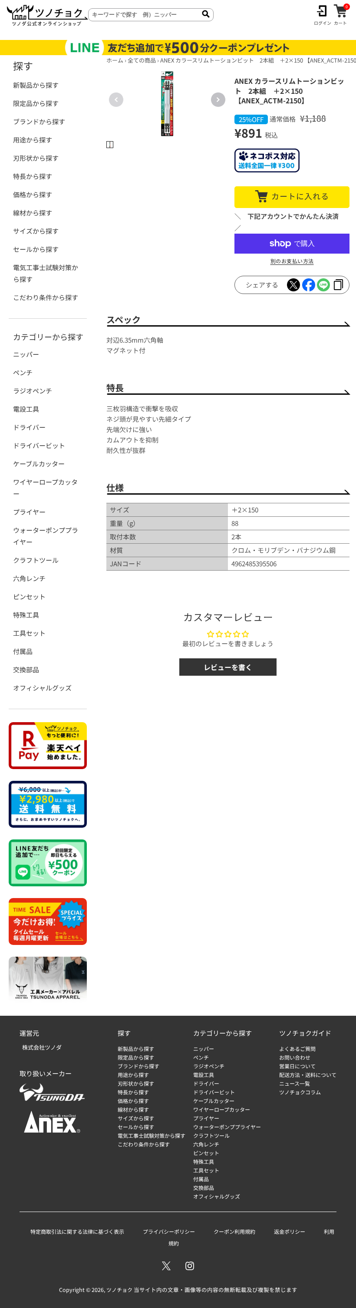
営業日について (297, 1066)
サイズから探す (36, 230)
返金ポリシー (289, 1231)
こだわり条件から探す (45, 297)
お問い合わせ (294, 1057)
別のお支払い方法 (292, 260)
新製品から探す (36, 84)
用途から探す (32, 139)
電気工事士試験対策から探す (45, 273)
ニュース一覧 (294, 1083)
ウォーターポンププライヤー (45, 535)
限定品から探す (36, 103)
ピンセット (29, 596)
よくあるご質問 (297, 1048)
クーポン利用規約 (234, 1231)
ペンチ (23, 372)
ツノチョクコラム (300, 1092)
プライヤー (29, 511)
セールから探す (36, 249)
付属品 (23, 651)
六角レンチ (29, 578)
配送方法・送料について (307, 1074)
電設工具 (26, 408)
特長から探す (32, 176)
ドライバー (29, 427)
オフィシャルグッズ (42, 687)
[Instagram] (189, 1266)
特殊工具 (26, 614)
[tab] (109, 144)
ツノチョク (119, 1289)
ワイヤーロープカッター (45, 487)
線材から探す (32, 212)
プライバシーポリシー (169, 1231)
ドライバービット (39, 445)
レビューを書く (228, 667)
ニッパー (26, 354)
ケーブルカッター (39, 463)
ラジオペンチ (32, 390)
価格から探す (32, 194)
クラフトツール (36, 560)
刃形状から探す (36, 157)
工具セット (29, 632)
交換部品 (26, 669)
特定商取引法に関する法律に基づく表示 (77, 1231)
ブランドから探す (39, 121)
